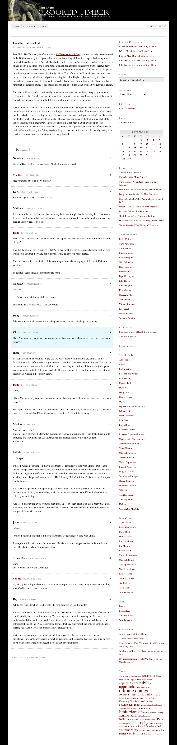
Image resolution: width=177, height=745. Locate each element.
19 (159, 147)
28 (129, 155)
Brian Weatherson (127, 527)
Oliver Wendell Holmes (148, 719)
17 (147, 147)
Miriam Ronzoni (127, 304)
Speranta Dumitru (127, 318)
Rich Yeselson (125, 573)
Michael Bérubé (126, 559)
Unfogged (123, 504)
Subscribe (156, 26)
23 (141, 151)
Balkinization (125, 369)
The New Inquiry (127, 494)
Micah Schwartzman (128, 555)
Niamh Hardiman (127, 569)
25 (153, 151)
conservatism (126, 694)
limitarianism (131, 711)
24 (147, 151)
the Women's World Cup (68, 54)
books (137, 679)
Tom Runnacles (126, 592)
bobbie (17, 452)
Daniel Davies (125, 536)
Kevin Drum (125, 424)
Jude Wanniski (132, 708)
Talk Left (123, 490)
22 (135, 151)
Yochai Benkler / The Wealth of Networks (138, 225)
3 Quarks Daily (126, 355)
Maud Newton (125, 448)
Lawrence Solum (127, 429)
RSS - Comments (127, 108)
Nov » (130, 158)
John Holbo (124, 280)
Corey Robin (125, 531)
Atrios (122, 364)
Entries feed (124, 610)
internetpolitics (146, 705)
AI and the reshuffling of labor (142, 46)
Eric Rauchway (126, 541)
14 (110, 558)
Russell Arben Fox (127, 466)
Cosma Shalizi (126, 382)
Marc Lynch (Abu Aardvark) (132, 438)
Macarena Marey (127, 294)
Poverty (153, 723)
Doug (16, 315)
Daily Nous (124, 392)
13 (110, 522)
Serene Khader (126, 313)
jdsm (16, 233)
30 (141, 155)
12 (110, 452)
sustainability (128, 729)
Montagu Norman (127, 564)
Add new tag (124, 676)
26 (159, 151)
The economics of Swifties (131, 638)
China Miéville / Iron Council (133, 177)
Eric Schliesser (126, 252)
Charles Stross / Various (130, 172)
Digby (122, 401)
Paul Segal (124, 308)
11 (110, 424)
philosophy (139, 722)
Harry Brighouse (126, 266)
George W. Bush (151, 698)
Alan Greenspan (135, 676)
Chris (16, 332)
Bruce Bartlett (147, 679)
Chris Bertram (125, 248)
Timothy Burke (126, 499)
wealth (131, 733)
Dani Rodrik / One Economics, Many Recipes (140, 189)
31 (147, 155)
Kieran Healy (125, 550)
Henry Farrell (125, 271)
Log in (122, 606)
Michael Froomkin (128, 452)
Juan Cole (123, 420)
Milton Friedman (144, 716)
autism (145, 676)
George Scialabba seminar (134, 698)
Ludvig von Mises (149, 712)
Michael (17, 175)
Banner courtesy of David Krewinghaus (137, 331)
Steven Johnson (126, 480)
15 (110, 578)
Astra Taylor (125, 522)
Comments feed (126, 615)
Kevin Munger (126, 290)
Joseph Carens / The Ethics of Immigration (139, 206)
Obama (135, 719)
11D (121, 350)
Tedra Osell (124, 587)
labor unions (145, 708)
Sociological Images (128, 476)
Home (16, 26)
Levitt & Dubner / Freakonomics (134, 211)
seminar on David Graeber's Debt (143, 726)
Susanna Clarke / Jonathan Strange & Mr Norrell (141, 220)
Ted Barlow (124, 583)
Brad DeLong (125, 378)
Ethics (149, 694)
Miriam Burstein (126, 457)
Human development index (136, 703)
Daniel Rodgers (140, 695)
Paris (160, 719)
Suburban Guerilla (127, 485)
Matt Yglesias (132, 716)
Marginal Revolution (129, 443)
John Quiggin (125, 285)
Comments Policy (127, 336)
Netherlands (126, 719)
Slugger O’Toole (126, 471)
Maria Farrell (125, 299)
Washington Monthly (129, 508)
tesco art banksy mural (147, 730)
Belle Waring (125, 239)
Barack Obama (155, 676)
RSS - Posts (124, 103)
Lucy (16, 191)
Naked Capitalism (127, 462)
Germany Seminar (129, 701)
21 (129, 151)
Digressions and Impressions (132, 406)
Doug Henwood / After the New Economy (138, 194)
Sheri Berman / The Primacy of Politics (137, 215)
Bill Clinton (123, 679)
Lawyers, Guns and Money (131, 434)
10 (110, 384)
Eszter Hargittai (126, 257)
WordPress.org (125, 620)
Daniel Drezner (126, 396)
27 (122, 155)
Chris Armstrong (126, 243)
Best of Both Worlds (128, 373)
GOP (142, 701)
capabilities (127, 682)
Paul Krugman (124, 723)
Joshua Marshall (126, 415)
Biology (131, 679)
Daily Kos (123, 387)
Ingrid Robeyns (126, 276)
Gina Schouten (126, 262)
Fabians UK (124, 410)
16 (110, 599)
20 (122, 151)
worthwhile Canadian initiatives (147, 734)
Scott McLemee (126, 578)
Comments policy (35, 26)
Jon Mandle (124, 545)
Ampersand (124, 359)
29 (135, 155)
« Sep (122, 158)
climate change (134, 690)
